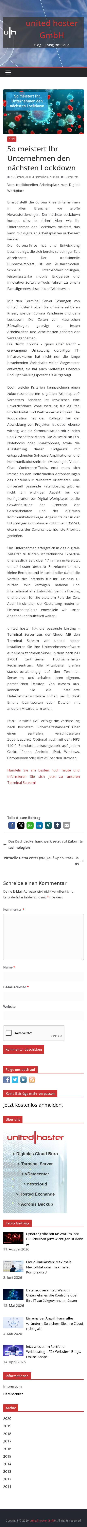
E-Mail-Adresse (16, 987)
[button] (11, 825)
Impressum (12, 1386)
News (12, 139)
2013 (7, 1471)
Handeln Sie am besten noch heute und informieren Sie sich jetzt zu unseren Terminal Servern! (43, 776)
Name (9, 967)
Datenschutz (13, 1394)
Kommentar (13, 909)
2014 (7, 1464)
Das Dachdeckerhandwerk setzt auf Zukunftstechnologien (45, 844)
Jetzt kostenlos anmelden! (33, 1104)
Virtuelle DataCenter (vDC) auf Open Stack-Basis (41, 860)
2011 (7, 1486)
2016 (7, 1448)
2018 (7, 1433)
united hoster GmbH (47, 177)
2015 (7, 1456)
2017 (7, 1441)
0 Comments (71, 177)
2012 (7, 1479)
